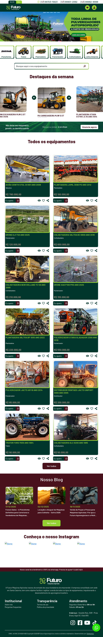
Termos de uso (42, 605)
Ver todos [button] (51, 523)
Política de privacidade (45, 607)
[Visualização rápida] (39, 200)
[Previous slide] (4, 26)
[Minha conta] (94, 7)
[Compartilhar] (48, 200)
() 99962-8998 (89, 1)
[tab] (44, 12)
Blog (12, 2)
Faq (18, 2)
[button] (8, 52)
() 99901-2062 (69, 1)
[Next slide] (99, 26)
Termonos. (90, 633)
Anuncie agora (89, 127)
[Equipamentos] (87, 7)
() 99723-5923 (49, 1)
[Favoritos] (43, 200)
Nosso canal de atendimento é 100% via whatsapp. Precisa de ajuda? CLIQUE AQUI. (51, 570)
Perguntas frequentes (13, 607)
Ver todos (51, 466)
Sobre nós (9, 605)
